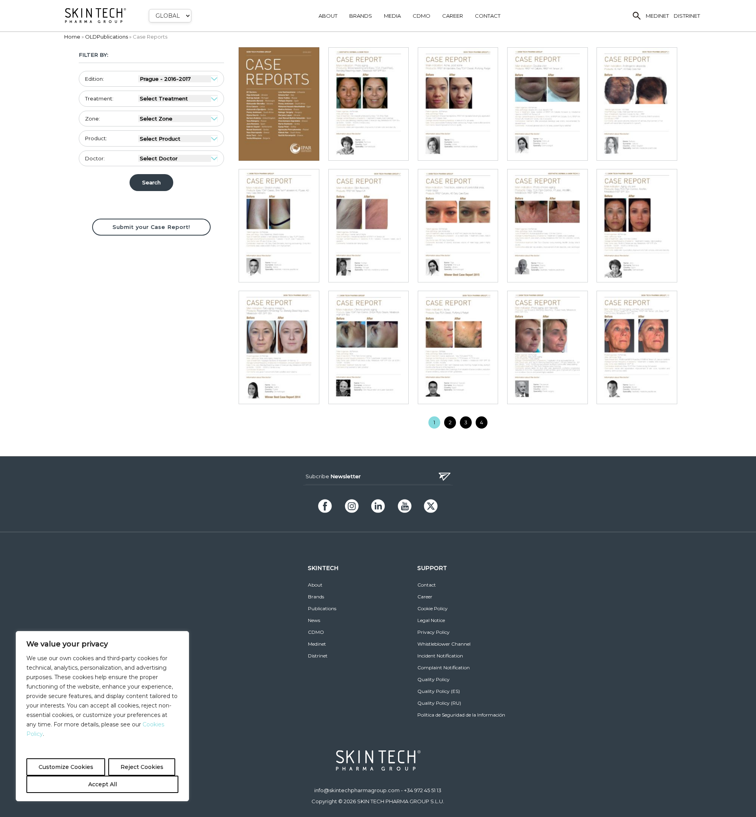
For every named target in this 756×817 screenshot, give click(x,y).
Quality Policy (433, 679)
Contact (487, 16)
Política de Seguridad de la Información (461, 715)
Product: (96, 138)
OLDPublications (106, 36)
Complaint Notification (443, 667)
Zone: (92, 118)
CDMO (421, 16)
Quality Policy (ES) (438, 691)
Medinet (317, 644)
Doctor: (95, 158)
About (328, 16)
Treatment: (99, 98)
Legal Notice (431, 620)
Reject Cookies (141, 767)
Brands (360, 16)
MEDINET (657, 16)
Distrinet (318, 656)
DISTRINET (687, 16)
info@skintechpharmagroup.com (357, 790)
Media (392, 16)
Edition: (94, 79)
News (314, 620)
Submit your (151, 227)
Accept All (102, 784)
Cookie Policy (432, 608)
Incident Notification (440, 656)
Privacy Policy (433, 632)
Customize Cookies (66, 767)
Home (72, 36)
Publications (322, 608)
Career (452, 16)
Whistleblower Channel (444, 644)
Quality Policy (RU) (439, 703)
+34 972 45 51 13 (422, 790)
